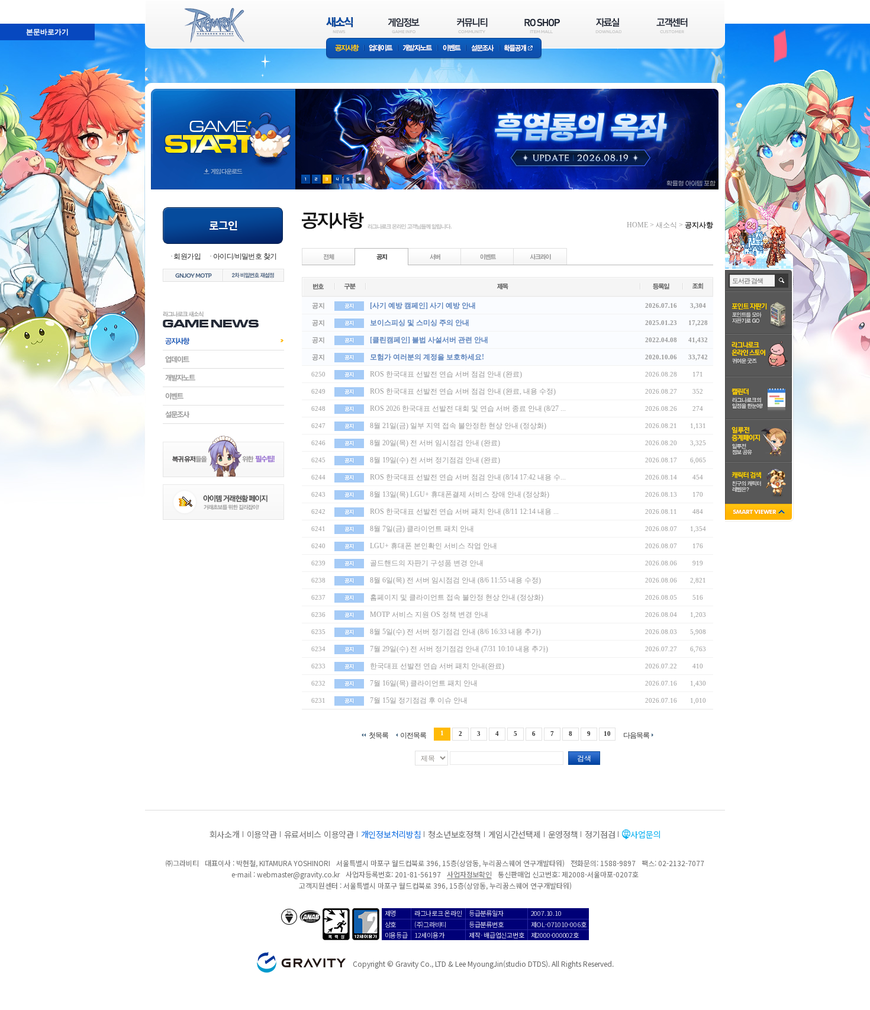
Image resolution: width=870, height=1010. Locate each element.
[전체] (329, 256)
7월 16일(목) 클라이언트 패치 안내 (424, 683)
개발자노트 (417, 49)
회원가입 (187, 256)
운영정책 (563, 834)
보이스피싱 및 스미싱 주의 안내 (419, 323)
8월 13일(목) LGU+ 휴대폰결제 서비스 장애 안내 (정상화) (459, 494)
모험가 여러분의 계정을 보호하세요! (427, 357)
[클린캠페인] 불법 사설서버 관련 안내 (429, 340)
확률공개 (521, 49)
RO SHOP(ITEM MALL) (542, 25)
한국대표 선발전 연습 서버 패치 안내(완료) (437, 666)
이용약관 (262, 834)
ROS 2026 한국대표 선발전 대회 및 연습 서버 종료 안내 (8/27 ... (468, 408)
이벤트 (451, 49)
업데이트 (381, 49)
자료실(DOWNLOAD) (607, 25)
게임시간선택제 (514, 834)
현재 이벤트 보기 (360, 179)
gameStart (223, 128)
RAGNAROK (213, 25)
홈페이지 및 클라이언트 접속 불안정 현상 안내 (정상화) (456, 597)
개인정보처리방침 (391, 834)
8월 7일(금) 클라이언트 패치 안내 (422, 529)
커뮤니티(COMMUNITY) (472, 25)
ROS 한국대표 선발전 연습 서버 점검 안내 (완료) (446, 374)
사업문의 (645, 834)
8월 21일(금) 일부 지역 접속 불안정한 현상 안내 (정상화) (458, 426)
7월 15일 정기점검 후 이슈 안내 (419, 700)
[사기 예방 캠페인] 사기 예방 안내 (423, 305)
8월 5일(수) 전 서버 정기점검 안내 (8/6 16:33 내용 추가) (455, 632)
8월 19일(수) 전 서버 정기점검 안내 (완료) (435, 460)
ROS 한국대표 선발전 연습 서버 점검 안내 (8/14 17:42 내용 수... (468, 477)
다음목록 (636, 735)
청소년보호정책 (454, 834)
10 (607, 733)
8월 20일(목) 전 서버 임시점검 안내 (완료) (435, 443)
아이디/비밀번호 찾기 (244, 256)
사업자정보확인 (469, 874)
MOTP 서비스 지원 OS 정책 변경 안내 (429, 614)
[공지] (381, 256)
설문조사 (483, 49)
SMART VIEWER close (759, 513)
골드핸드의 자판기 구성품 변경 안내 (427, 563)
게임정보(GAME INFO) (403, 25)
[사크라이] (540, 256)
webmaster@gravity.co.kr (298, 874)
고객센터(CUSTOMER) (672, 25)
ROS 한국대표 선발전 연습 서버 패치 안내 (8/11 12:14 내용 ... (464, 511)
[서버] (435, 256)
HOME (637, 225)
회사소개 (225, 834)
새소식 (666, 225)
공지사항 (345, 49)
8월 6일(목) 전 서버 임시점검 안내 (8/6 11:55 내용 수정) (455, 580)
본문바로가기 (21, 5)
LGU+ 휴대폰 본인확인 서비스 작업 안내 (433, 546)
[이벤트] (487, 256)
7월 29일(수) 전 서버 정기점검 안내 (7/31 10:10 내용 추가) (459, 649)
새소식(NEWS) (339, 25)
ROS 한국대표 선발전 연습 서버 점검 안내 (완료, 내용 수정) (463, 391)
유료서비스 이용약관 (319, 834)
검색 (584, 758)
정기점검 (600, 834)
